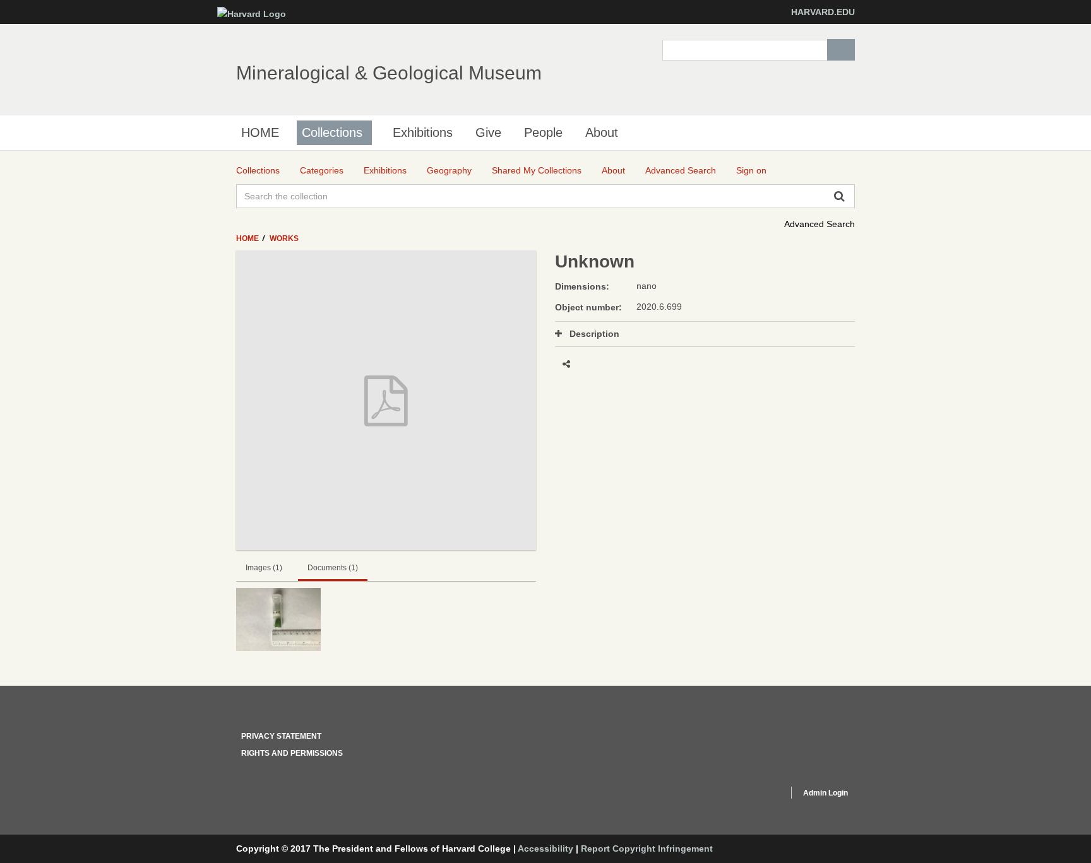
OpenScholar (755, 795)
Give (488, 132)
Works (284, 238)
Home (248, 238)
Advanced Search (819, 224)
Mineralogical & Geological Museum (389, 72)
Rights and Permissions (292, 753)
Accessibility (545, 848)
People (543, 132)
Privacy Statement (281, 736)
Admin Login (825, 793)
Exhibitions (423, 132)
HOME (260, 132)
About (601, 132)
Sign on (751, 170)
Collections (332, 132)
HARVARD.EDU (823, 12)
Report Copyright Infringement (647, 848)
